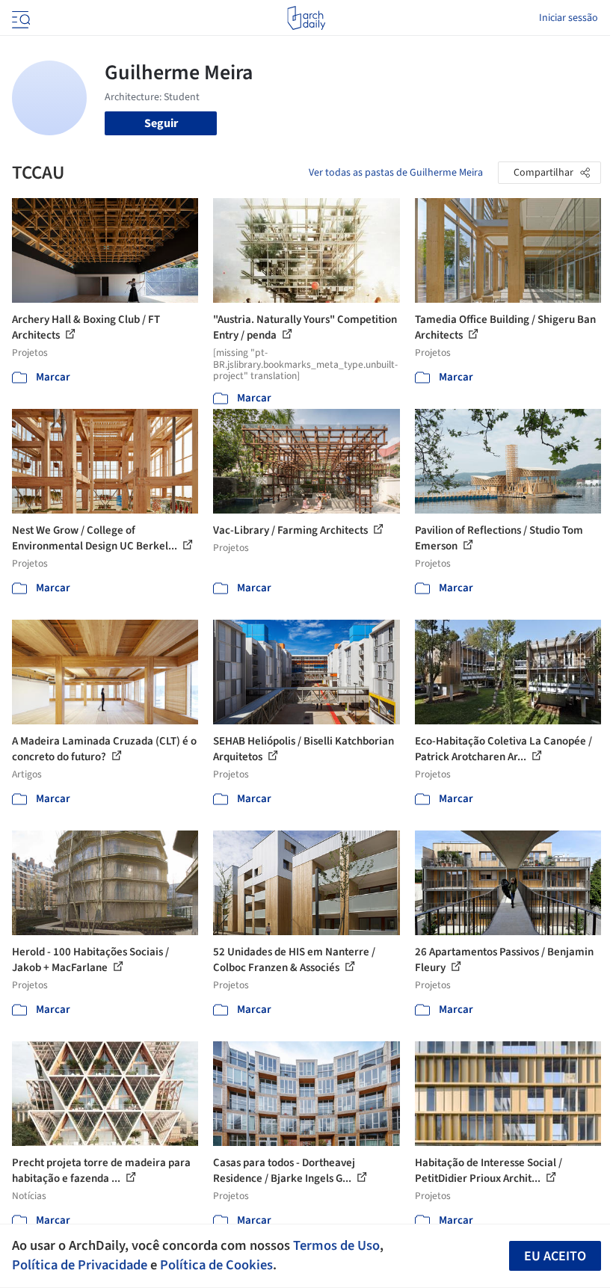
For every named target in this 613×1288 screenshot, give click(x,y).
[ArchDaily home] (306, 18)
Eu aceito (555, 1256)
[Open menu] (19, 17)
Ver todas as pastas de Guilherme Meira (396, 172)
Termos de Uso (336, 1245)
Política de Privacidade (79, 1265)
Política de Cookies (216, 1265)
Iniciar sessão (568, 18)
